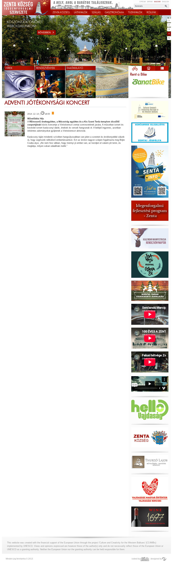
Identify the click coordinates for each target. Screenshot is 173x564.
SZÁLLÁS (96, 12)
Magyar (157, 2)
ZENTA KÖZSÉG (61, 12)
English (165, 2)
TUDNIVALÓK (135, 12)
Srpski (150, 2)
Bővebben (44, 32)
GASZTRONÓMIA (114, 12)
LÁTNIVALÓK (81, 12)
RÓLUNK (151, 12)
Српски (142, 2)
